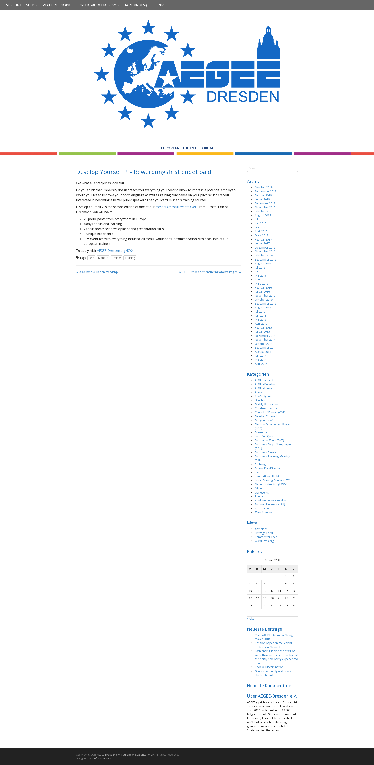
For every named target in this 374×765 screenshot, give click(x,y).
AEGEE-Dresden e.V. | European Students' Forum (125, 754)
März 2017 (261, 235)
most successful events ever (175, 207)
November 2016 (265, 251)
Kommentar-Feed (266, 537)
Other (258, 488)
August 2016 (263, 263)
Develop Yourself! (266, 416)
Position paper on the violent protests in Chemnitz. (273, 645)
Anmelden (261, 529)
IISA (257, 472)
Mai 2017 (260, 227)
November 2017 (265, 207)
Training (130, 258)
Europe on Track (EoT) (269, 440)
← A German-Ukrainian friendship (97, 272)
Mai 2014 (260, 359)
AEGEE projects (265, 380)
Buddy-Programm (266, 404)
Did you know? (264, 420)
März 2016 (261, 283)
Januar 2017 (262, 243)
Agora (259, 392)
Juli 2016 (260, 267)
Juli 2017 (260, 219)
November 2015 (265, 295)
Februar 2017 (263, 239)
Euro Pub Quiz (264, 436)
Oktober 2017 (264, 211)
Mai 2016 (260, 275)
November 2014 (265, 339)
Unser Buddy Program (98, 5)
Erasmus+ (261, 432)
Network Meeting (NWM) (271, 484)
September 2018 (265, 191)
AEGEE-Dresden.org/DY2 (115, 251)
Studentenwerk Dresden (270, 500)
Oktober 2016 (264, 255)
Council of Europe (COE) (270, 412)
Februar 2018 (263, 195)
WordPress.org (264, 541)
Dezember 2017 (265, 203)
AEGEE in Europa (57, 5)
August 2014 (263, 351)
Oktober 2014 (264, 343)
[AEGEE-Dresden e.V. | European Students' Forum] (187, 73)
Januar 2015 (262, 331)
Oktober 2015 (264, 299)
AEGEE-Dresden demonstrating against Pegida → (210, 272)
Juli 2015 (260, 311)
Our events (262, 492)
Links (160, 5)
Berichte (260, 400)
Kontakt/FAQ (136, 5)
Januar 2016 (262, 291)
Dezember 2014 (265, 336)
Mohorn (103, 258)
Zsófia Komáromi (101, 758)
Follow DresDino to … (269, 468)
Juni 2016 (260, 271)
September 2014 (265, 347)
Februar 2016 (263, 287)
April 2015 (261, 323)
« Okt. (251, 618)
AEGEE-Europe (264, 388)
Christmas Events (266, 408)
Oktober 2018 (264, 187)
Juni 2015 (260, 315)
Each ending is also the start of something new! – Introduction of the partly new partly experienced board (276, 657)
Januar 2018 (262, 199)
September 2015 (265, 303)
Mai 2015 (260, 319)
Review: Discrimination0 (270, 667)
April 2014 (261, 364)
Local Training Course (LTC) (273, 480)
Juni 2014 (260, 355)
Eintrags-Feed (264, 533)
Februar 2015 (263, 327)
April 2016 (261, 279)
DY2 (91, 258)
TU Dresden (262, 508)
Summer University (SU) (270, 504)
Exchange (261, 464)
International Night (267, 476)
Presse (259, 496)
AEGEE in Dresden (20, 5)
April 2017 (261, 231)
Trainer (116, 258)
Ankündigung (263, 396)
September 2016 (265, 259)
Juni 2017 (260, 223)
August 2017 (263, 215)
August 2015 (263, 307)
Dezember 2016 (265, 247)
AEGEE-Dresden (265, 384)
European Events (265, 452)
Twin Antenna (264, 512)
